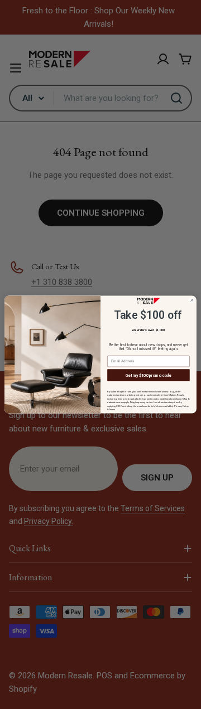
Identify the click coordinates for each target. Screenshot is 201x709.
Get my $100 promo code (149, 375)
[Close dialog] (192, 300)
